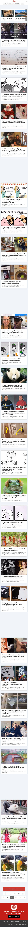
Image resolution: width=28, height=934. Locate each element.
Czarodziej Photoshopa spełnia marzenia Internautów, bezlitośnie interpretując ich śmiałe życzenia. (13, 846)
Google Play (15, 916)
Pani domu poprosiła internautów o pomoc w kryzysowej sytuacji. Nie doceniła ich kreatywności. (14, 712)
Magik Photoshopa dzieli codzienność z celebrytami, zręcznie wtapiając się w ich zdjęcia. (13, 740)
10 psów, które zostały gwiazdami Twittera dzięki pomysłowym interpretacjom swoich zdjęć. (14, 818)
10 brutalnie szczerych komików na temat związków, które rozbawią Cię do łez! (13, 228)
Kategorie (17, 3)
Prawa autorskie (16, 921)
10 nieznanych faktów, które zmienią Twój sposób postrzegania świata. (13, 549)
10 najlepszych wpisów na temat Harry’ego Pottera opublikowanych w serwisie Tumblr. (14, 41)
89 (7, 897)
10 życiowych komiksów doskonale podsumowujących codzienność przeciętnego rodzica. (12, 201)
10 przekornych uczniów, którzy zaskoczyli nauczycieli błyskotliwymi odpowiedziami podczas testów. (14, 68)
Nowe (5, 3)
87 (23, 893)
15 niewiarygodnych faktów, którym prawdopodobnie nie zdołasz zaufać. (12, 385)
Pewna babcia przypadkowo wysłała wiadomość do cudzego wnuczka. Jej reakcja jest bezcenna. (12, 332)
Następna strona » (14, 889)
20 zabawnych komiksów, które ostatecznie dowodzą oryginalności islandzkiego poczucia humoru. (14, 469)
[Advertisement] (14, 170)
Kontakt (24, 924)
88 (3, 897)
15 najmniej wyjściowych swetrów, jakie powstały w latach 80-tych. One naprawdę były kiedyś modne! (13, 413)
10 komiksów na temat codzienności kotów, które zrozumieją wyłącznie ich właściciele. (14, 95)
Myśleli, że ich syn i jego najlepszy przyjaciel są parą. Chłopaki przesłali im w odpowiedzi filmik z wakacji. (13, 150)
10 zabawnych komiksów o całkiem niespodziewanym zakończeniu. (11, 359)
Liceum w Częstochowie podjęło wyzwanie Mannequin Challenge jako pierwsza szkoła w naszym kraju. (14, 255)
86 (19, 893)
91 (16, 897)
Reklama (18, 924)
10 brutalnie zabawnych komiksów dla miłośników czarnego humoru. (12, 523)
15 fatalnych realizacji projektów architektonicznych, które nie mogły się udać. (13, 767)
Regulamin (6, 921)
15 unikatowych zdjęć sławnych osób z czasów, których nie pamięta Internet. (12, 577)
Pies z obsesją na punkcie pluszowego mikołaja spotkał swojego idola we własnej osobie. (13, 122)
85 (14, 893)
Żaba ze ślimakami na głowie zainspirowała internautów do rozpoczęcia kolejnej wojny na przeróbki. (14, 497)
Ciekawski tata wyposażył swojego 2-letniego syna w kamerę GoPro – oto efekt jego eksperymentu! (13, 441)
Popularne (10, 3)
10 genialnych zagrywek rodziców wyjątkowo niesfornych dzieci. (11, 282)
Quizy (22, 3)
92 (20, 897)
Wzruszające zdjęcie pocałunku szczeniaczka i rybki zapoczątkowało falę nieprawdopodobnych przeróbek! (13, 874)
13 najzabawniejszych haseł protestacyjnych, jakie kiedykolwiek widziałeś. (12, 684)
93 (24, 897)
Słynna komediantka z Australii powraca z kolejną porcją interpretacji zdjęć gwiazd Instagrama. (13, 656)
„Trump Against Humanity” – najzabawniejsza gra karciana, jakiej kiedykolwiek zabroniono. (12, 604)
